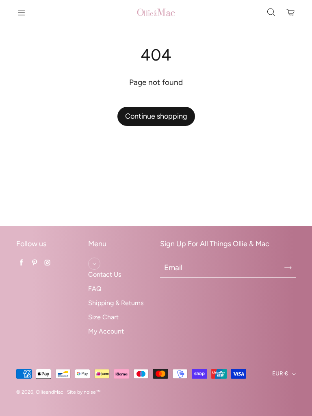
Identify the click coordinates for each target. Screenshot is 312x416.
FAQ (94, 288)
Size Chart (103, 317)
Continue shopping (156, 116)
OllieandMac (49, 392)
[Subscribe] (288, 268)
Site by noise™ (84, 392)
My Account (106, 331)
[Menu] (21, 12)
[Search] (271, 12)
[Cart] (291, 12)
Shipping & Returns (115, 303)
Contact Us (104, 274)
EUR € (280, 373)
